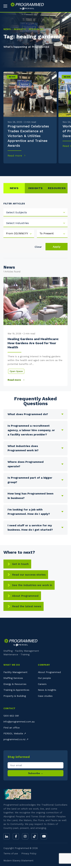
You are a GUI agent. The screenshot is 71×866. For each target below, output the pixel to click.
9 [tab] (53, 168)
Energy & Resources (14, 684)
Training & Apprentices (16, 689)
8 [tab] (47, 168)
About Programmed (25, 595)
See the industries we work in (32, 585)
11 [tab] (65, 168)
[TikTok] (34, 836)
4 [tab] (24, 168)
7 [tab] (41, 168)
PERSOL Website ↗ (14, 733)
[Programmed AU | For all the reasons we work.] (25, 6)
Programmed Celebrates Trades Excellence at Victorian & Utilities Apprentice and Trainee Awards (28, 136)
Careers (42, 684)
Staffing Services (13, 678)
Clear (38, 246)
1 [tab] (6, 168)
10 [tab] (60, 168)
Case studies (45, 696)
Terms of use (10, 853)
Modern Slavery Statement (18, 860)
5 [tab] (30, 168)
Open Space (16, 371)
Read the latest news (26, 606)
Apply (56, 246)
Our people (44, 678)
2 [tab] (12, 168)
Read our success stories (28, 574)
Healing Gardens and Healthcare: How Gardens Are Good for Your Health (33, 343)
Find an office (11, 727)
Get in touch (20, 564)
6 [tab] (36, 168)
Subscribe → (35, 773)
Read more (15, 155)
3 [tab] (17, 168)
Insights (35, 188)
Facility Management (15, 672)
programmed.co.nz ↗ (15, 739)
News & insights (47, 689)
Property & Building (14, 696)
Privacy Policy (28, 853)
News (12, 77)
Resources (57, 188)
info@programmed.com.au (19, 721)
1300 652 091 (11, 715)
